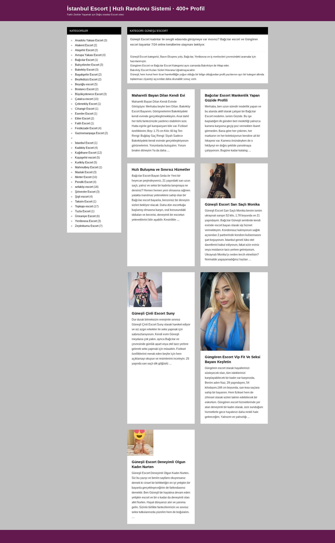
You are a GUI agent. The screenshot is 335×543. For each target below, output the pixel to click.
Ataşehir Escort (84, 50)
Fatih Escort (82, 123)
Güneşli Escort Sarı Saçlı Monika (232, 204)
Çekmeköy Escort (86, 103)
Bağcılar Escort (84, 59)
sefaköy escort (84, 186)
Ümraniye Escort (85, 216)
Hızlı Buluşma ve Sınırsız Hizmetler (161, 169)
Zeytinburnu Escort (86, 225)
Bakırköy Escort (84, 69)
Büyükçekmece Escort (89, 94)
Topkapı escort (84, 206)
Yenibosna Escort (86, 221)
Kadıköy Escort (84, 147)
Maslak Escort (83, 172)
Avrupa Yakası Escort (88, 55)
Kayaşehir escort (85, 157)
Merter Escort (83, 177)
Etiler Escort (82, 118)
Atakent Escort (84, 45)
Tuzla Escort (82, 211)
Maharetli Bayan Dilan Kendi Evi (158, 95)
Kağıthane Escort (85, 152)
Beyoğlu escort (84, 84)
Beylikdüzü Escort (86, 79)
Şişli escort (82, 196)
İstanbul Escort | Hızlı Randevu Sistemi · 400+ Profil (136, 8)
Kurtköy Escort (84, 162)
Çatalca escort (84, 98)
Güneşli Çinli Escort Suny (153, 313)
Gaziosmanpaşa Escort (89, 133)
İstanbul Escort (84, 142)
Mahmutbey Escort (86, 167)
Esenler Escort (84, 113)
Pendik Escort (83, 181)
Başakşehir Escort (86, 74)
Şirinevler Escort (85, 191)
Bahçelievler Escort (87, 64)
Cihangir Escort (84, 108)
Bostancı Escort (84, 89)
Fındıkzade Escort (86, 128)
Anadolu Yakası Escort (89, 40)
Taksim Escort (83, 201)
